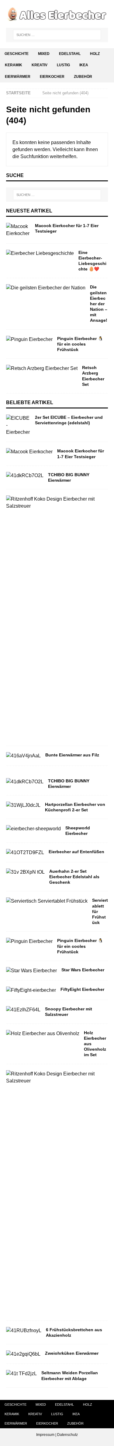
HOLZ (95, 54)
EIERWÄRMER (17, 76)
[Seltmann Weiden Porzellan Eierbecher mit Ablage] (21, 1373)
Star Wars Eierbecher (82, 969)
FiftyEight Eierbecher (82, 989)
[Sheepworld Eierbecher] (33, 828)
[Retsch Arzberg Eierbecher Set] (42, 368)
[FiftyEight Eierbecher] (31, 990)
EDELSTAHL (70, 54)
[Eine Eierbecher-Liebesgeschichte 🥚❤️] (40, 253)
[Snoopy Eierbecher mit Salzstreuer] (23, 1009)
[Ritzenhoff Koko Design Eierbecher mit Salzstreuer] (54, 502)
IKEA (83, 65)
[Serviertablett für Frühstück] (47, 900)
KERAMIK (13, 65)
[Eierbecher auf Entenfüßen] (25, 852)
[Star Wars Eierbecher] (31, 970)
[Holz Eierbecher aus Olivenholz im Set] (42, 1033)
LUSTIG (63, 65)
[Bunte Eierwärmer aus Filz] (23, 755)
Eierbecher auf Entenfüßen (76, 851)
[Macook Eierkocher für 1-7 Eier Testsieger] (18, 230)
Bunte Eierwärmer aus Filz (72, 754)
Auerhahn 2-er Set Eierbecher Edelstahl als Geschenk (74, 877)
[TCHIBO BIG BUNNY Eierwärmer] (24, 475)
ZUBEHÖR (83, 76)
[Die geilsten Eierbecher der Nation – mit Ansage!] (45, 287)
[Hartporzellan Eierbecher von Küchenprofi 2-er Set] (23, 805)
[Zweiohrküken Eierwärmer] (23, 1353)
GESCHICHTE (17, 54)
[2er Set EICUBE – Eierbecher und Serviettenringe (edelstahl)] (18, 425)
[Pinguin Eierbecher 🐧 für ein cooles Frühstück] (29, 339)
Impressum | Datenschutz (57, 1435)
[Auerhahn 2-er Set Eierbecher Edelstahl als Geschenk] (25, 871)
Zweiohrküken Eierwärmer (71, 1353)
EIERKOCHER (52, 76)
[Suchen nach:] (57, 35)
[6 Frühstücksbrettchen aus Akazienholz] (23, 1330)
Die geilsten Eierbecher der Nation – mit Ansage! (98, 303)
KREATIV (39, 65)
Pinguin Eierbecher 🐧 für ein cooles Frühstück (80, 344)
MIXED (44, 54)
